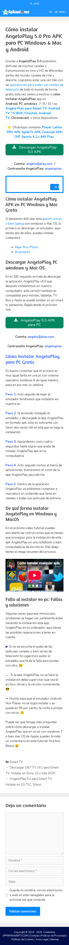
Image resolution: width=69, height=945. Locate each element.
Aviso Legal (42, 939)
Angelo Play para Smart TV (26, 108)
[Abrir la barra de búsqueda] (50, 12)
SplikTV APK (31, 132)
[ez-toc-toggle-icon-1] (54, 187)
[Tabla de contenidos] (56, 187)
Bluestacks (22, 252)
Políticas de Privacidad (53, 935)
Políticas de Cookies (22, 939)
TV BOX (17, 113)
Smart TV (16, 762)
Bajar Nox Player (26, 247)
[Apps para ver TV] (15, 12)
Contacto (34, 935)
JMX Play (47, 137)
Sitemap (54, 939)
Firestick (30, 113)
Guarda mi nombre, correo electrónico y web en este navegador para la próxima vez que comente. (36, 895)
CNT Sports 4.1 (25, 137)
